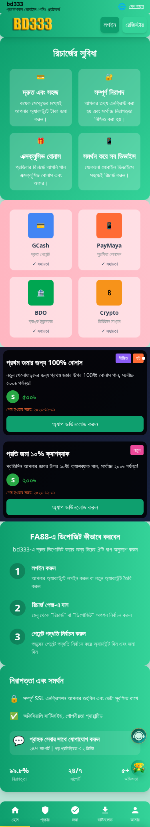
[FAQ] (139, 736)
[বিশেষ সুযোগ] (139, 768)
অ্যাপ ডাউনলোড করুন (75, 423)
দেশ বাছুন (136, 6)
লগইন (110, 24)
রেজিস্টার (135, 24)
